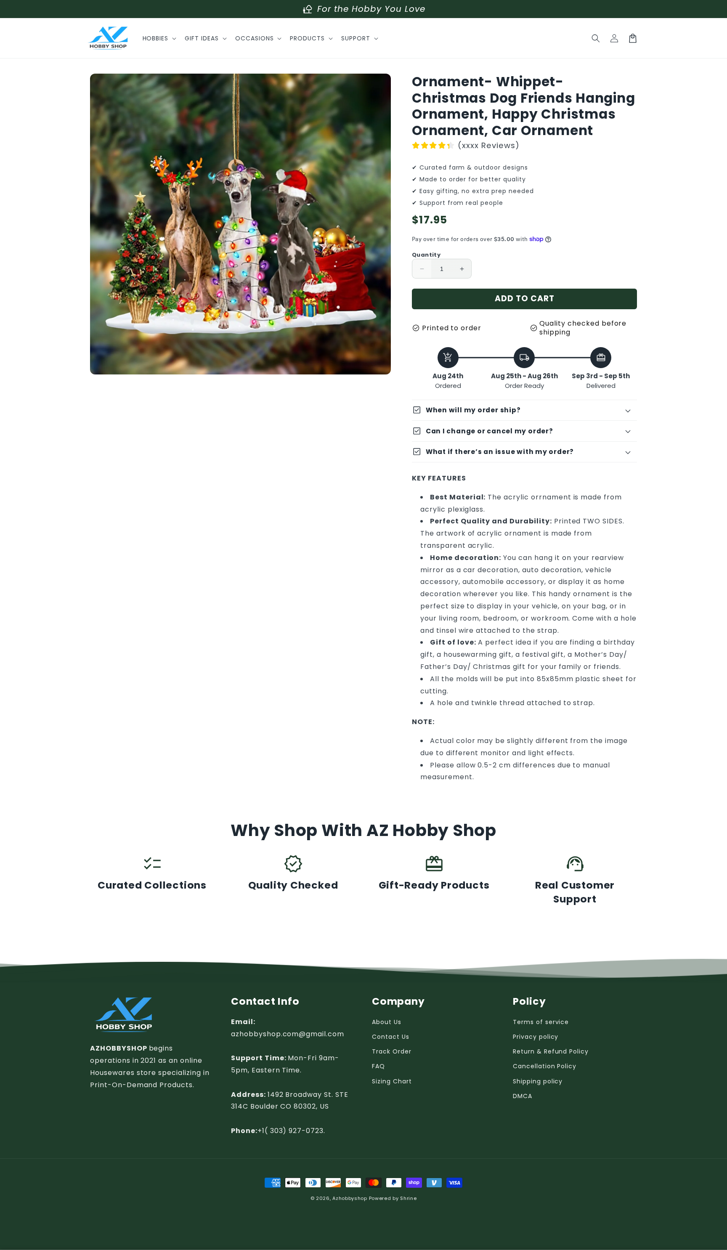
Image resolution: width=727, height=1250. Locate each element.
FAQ (378, 1066)
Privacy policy (535, 1036)
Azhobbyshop (349, 1198)
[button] (159, 38)
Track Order (391, 1051)
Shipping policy (537, 1081)
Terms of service (541, 1022)
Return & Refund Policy (551, 1051)
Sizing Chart (392, 1081)
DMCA (522, 1096)
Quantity (426, 255)
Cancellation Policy (544, 1066)
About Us (386, 1022)
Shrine (408, 1198)
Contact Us (390, 1036)
